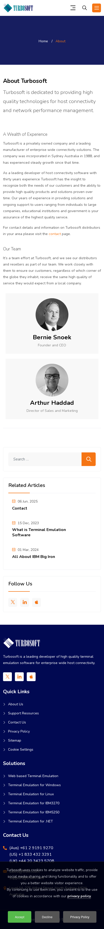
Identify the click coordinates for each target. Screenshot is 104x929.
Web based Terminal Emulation (33, 776)
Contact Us (17, 722)
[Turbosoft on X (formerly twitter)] (12, 602)
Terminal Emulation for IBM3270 (33, 803)
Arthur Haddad (52, 403)
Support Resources (23, 713)
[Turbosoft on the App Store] (36, 602)
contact (55, 233)
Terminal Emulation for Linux (31, 794)
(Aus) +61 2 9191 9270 (31, 848)
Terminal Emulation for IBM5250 (33, 812)
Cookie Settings (20, 749)
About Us (15, 704)
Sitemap (14, 740)
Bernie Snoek (52, 337)
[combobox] (52, 459)
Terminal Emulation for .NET (30, 821)
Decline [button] (47, 917)
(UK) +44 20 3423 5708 (31, 861)
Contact (19, 508)
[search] (84, 8)
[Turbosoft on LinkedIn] (24, 602)
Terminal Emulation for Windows (34, 785)
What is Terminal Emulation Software (39, 532)
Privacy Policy (19, 731)
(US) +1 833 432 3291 (30, 854)
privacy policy (79, 896)
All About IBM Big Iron (33, 556)
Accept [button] (19, 917)
